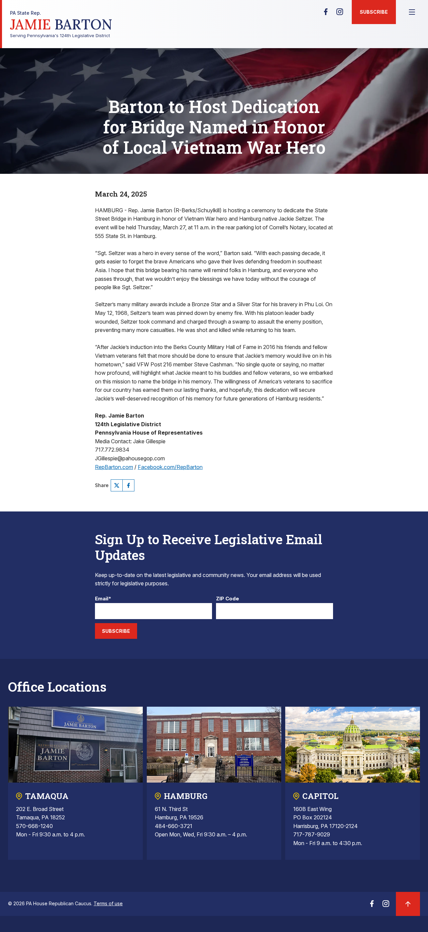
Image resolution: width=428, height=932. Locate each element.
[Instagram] (340, 13)
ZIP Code (227, 599)
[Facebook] (326, 13)
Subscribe (374, 12)
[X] (117, 485)
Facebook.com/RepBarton (170, 467)
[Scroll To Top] (408, 904)
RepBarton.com (114, 467)
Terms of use (108, 903)
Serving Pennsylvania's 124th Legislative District (61, 24)
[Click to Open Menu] (412, 12)
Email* (103, 599)
